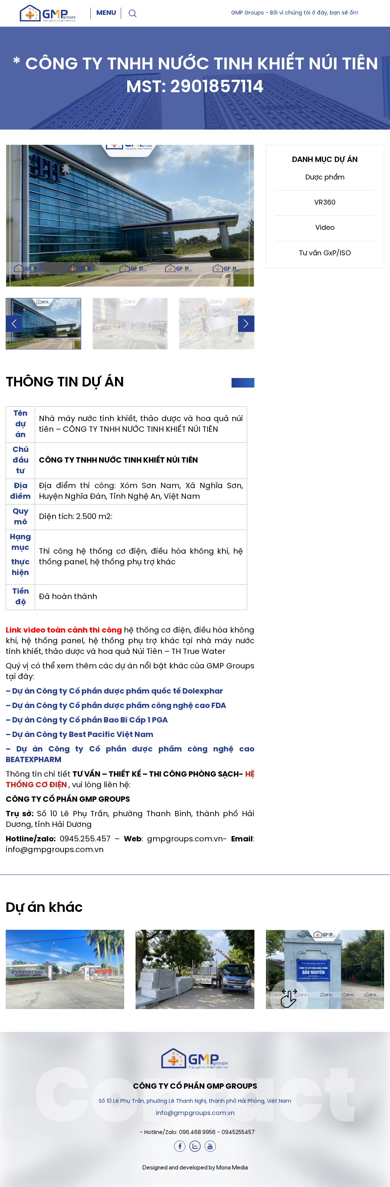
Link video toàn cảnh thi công (64, 630)
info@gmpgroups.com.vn (195, 1113)
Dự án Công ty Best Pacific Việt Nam (82, 735)
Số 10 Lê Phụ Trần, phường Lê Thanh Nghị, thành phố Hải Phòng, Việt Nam (195, 1101)
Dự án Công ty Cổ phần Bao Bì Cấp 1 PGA (90, 720)
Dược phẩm (325, 177)
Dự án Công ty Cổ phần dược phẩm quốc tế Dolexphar (117, 691)
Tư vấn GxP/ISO (325, 253)
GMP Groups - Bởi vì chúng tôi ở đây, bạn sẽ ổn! (294, 13)
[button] (14, 324)
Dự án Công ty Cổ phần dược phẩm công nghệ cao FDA (119, 706)
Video (325, 228)
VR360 (325, 203)
